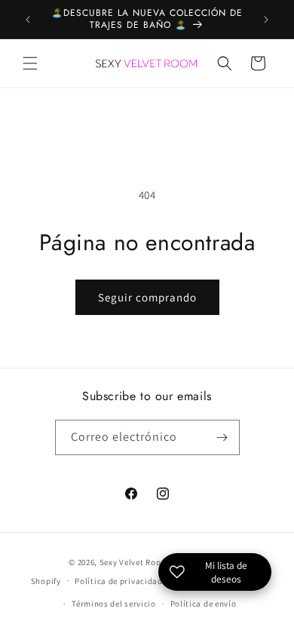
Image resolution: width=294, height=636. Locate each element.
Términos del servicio (114, 603)
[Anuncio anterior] (27, 19)
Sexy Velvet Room (134, 562)
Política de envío (203, 603)
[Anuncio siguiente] (266, 19)
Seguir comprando (147, 297)
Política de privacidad (118, 581)
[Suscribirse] (222, 437)
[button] (30, 63)
